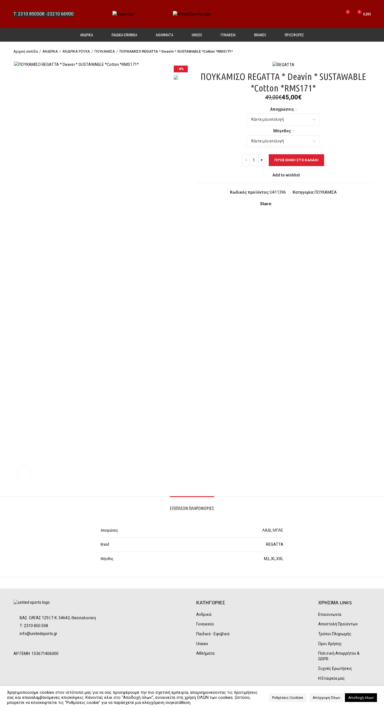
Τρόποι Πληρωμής (334, 634)
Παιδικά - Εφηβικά (212, 634)
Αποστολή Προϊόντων (338, 624)
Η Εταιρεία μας (331, 678)
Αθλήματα (205, 653)
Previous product (357, 51)
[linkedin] (297, 203)
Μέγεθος (282, 131)
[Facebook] (277, 203)
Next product (368, 51)
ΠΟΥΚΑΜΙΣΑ (104, 51)
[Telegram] (303, 203)
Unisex (202, 643)
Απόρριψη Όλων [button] (326, 697)
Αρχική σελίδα (25, 51)
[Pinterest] (290, 203)
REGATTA (274, 544)
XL (273, 558)
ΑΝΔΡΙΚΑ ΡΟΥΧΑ (76, 51)
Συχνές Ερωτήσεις (335, 668)
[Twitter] (284, 203)
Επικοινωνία (329, 614)
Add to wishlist (286, 175)
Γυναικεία (205, 624)
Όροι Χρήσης (330, 643)
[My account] (325, 14)
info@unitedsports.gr (38, 633)
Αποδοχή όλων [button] (361, 697)
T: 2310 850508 (28, 14)
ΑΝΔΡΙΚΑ (50, 51)
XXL (279, 558)
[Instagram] (33, 644)
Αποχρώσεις (282, 109)
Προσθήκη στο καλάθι (296, 160)
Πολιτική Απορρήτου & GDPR (339, 656)
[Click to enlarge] (25, 473)
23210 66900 (60, 14)
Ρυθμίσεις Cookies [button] (287, 697)
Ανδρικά (203, 614)
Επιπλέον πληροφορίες (192, 508)
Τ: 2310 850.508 (34, 625)
